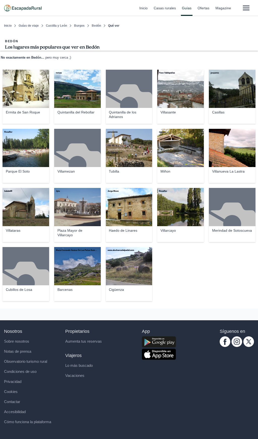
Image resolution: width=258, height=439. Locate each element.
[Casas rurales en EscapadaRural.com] (23, 8)
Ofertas (203, 8)
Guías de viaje (29, 25)
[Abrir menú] (246, 8)
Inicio (143, 8)
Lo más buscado (79, 365)
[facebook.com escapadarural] (225, 345)
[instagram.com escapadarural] (237, 345)
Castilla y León (56, 25)
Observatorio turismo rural (25, 361)
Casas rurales (165, 8)
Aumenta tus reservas (83, 341)
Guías (186, 8)
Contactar (12, 402)
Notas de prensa (17, 351)
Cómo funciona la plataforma (27, 422)
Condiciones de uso (20, 371)
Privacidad (12, 381)
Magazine (223, 8)
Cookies (11, 391)
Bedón (96, 25)
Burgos (79, 25)
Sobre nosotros (16, 341)
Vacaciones (74, 375)
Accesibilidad (15, 412)
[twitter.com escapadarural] (248, 345)
